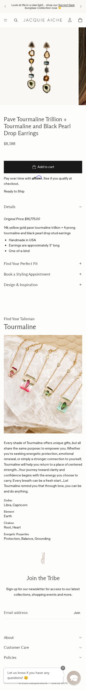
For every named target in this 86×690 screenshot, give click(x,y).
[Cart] (80, 20)
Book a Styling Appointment (27, 274)
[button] (74, 678)
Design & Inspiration (21, 284)
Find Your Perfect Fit (21, 263)
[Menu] (5, 20)
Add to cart (46, 167)
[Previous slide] (5, 6)
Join (77, 612)
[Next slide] (80, 6)
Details (10, 206)
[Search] (16, 20)
